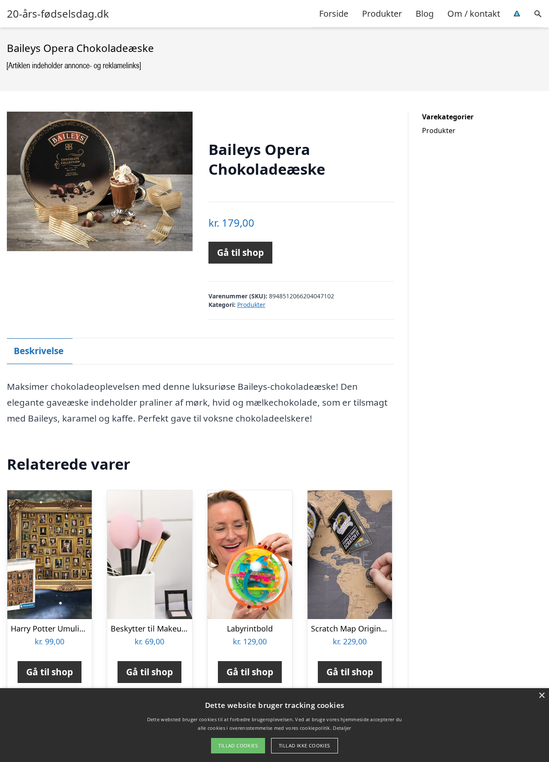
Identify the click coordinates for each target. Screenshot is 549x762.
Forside (333, 13)
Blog (425, 13)
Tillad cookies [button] (238, 745)
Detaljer (342, 728)
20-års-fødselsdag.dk (58, 14)
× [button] (541, 695)
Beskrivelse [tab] (38, 351)
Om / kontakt (473, 13)
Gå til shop (240, 252)
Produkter (382, 13)
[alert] (274, 725)
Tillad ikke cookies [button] (304, 745)
